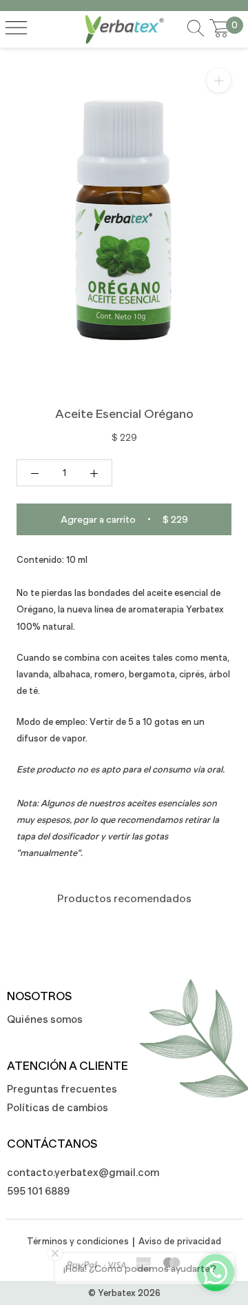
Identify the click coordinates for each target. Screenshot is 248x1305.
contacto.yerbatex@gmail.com (76, 1172)
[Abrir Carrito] (219, 29)
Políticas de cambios (57, 1107)
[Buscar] (195, 29)
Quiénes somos (45, 1019)
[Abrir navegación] (16, 29)
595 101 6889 (38, 1191)
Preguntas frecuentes (62, 1089)
